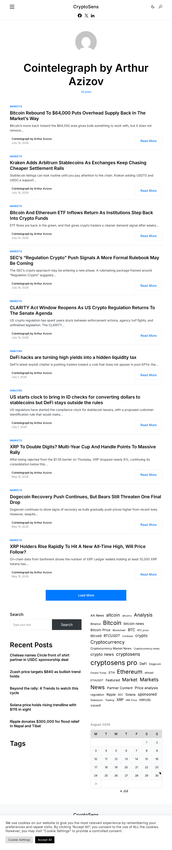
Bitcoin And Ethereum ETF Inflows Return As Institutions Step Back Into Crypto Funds (81, 215)
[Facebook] (80, 15)
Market (130, 679)
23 (156, 767)
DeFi (143, 664)
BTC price (142, 630)
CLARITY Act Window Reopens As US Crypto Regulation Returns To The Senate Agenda (82, 310)
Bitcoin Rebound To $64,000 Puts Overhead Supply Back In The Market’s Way (78, 115)
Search (17, 614)
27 (126, 775)
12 (116, 759)
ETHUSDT (96, 680)
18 (106, 767)
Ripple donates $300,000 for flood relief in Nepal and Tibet (44, 723)
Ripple (111, 694)
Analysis (16, 351)
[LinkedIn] (92, 15)
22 (146, 767)
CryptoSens (86, 6)
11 (106, 759)
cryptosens (128, 654)
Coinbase (127, 636)
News (97, 687)
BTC (131, 630)
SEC (120, 694)
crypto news (102, 654)
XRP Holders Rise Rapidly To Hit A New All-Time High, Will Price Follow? (78, 549)
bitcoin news (134, 623)
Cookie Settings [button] (19, 839)
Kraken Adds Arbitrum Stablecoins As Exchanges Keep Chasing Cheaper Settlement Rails (78, 165)
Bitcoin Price (100, 630)
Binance (95, 624)
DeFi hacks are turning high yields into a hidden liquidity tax (73, 357)
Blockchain (119, 630)
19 (116, 767)
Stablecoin (96, 700)
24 (95, 775)
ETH (112, 672)
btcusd (95, 636)
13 (126, 759)
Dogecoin (155, 664)
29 (146, 775)
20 (126, 767)
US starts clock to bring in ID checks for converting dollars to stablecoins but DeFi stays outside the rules (75, 399)
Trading (109, 700)
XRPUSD (145, 700)
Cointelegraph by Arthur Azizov (32, 138)
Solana (130, 694)
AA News (97, 615)
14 (136, 759)
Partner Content (120, 688)
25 (106, 775)
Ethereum (129, 671)
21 (136, 767)
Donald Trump (98, 672)
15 (146, 759)
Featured (113, 680)
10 (95, 759)
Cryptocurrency (107, 642)
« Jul (124, 791)
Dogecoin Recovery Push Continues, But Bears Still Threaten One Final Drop (85, 499)
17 (96, 767)
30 (157, 775)
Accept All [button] (45, 839)
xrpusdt (95, 705)
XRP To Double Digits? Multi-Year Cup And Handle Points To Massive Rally (83, 449)
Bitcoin (112, 622)
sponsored (147, 694)
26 (116, 775)
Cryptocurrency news (146, 648)
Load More (86, 595)
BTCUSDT (112, 636)
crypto (141, 635)
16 (156, 759)
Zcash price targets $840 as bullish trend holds (45, 673)
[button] (12, 7)
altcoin (113, 615)
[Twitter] (86, 15)
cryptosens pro (113, 663)
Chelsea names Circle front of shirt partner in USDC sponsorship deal (39, 657)
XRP (119, 699)
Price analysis (146, 688)
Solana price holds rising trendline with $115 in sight (43, 707)
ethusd (149, 672)
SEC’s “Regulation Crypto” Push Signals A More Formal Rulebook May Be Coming (84, 260)
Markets (16, 106)
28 (136, 775)
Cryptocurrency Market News (110, 648)
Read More (148, 141)
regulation (97, 694)
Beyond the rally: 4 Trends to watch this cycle (44, 690)
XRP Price (131, 700)
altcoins (127, 615)
